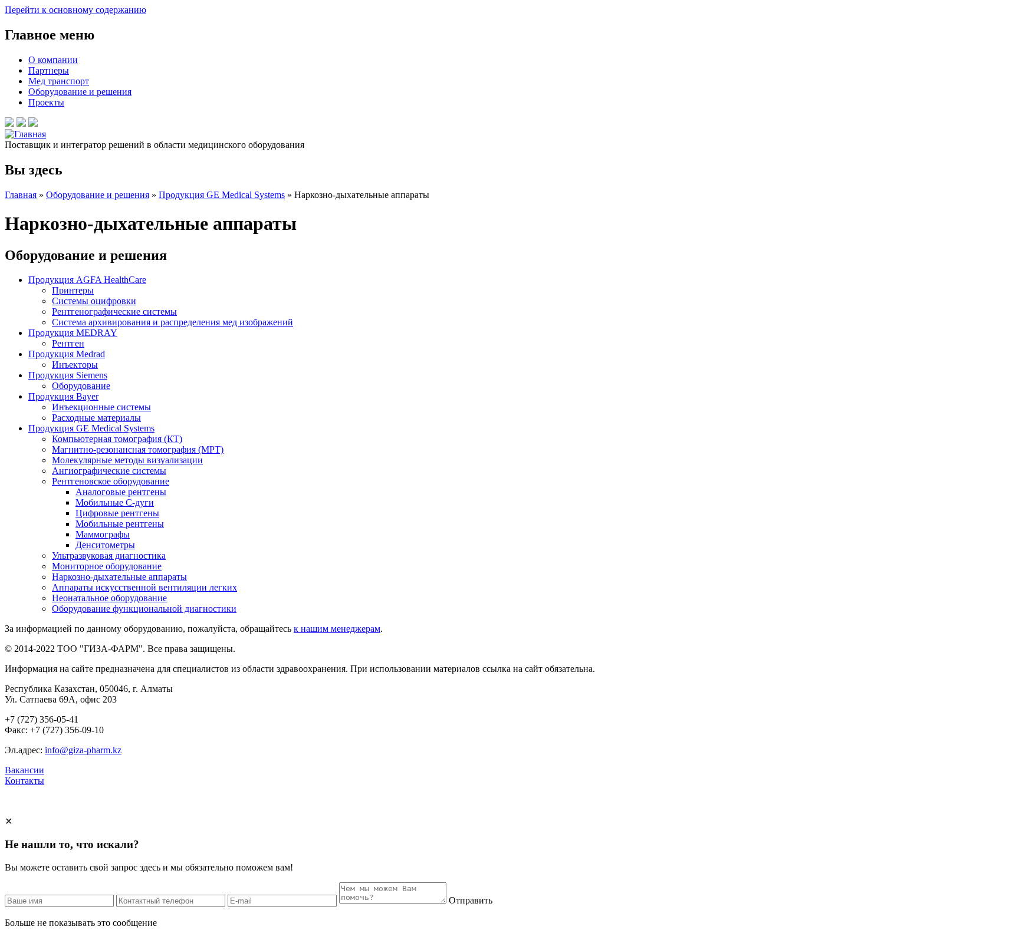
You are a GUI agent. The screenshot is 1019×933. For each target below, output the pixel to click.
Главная (21, 195)
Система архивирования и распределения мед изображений (172, 322)
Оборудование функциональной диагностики (144, 609)
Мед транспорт (58, 81)
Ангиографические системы (109, 471)
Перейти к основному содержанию (75, 10)
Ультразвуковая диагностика (109, 555)
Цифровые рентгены (117, 513)
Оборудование (81, 386)
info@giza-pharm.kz (83, 750)
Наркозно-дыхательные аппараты (119, 577)
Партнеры (48, 70)
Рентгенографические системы (114, 311)
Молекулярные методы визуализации (127, 460)
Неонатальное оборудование (109, 598)
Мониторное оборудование (107, 566)
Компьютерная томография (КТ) (117, 439)
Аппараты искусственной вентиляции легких (144, 587)
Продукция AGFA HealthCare (87, 280)
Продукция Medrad (66, 354)
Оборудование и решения (80, 92)
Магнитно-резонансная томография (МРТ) (137, 449)
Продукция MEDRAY (72, 333)
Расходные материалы (96, 418)
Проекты (46, 102)
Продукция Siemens (67, 375)
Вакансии (24, 770)
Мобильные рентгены (119, 524)
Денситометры (105, 545)
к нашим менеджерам (337, 629)
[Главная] (25, 134)
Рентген (68, 343)
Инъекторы (75, 365)
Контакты (24, 781)
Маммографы (102, 534)
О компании (53, 60)
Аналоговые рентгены (120, 492)
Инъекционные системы (101, 407)
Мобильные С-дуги (114, 502)
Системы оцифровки (94, 301)
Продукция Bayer (63, 396)
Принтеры (73, 290)
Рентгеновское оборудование (110, 481)
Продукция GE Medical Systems (222, 195)
